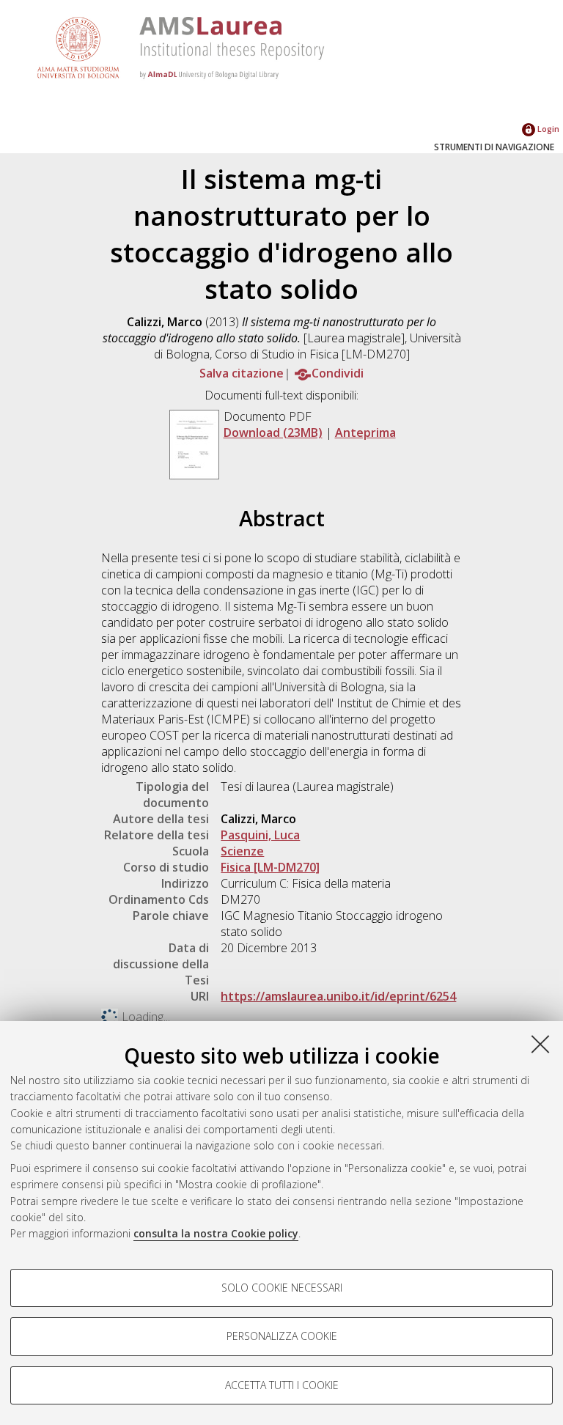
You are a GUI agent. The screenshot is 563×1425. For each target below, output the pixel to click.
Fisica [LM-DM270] (270, 867)
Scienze (242, 851)
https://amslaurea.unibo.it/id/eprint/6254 (338, 996)
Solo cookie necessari (281, 1288)
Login (547, 128)
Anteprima (365, 432)
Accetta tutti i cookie (282, 1385)
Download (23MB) (273, 432)
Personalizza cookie (282, 1336)
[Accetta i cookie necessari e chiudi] (540, 1044)
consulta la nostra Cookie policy (215, 1233)
